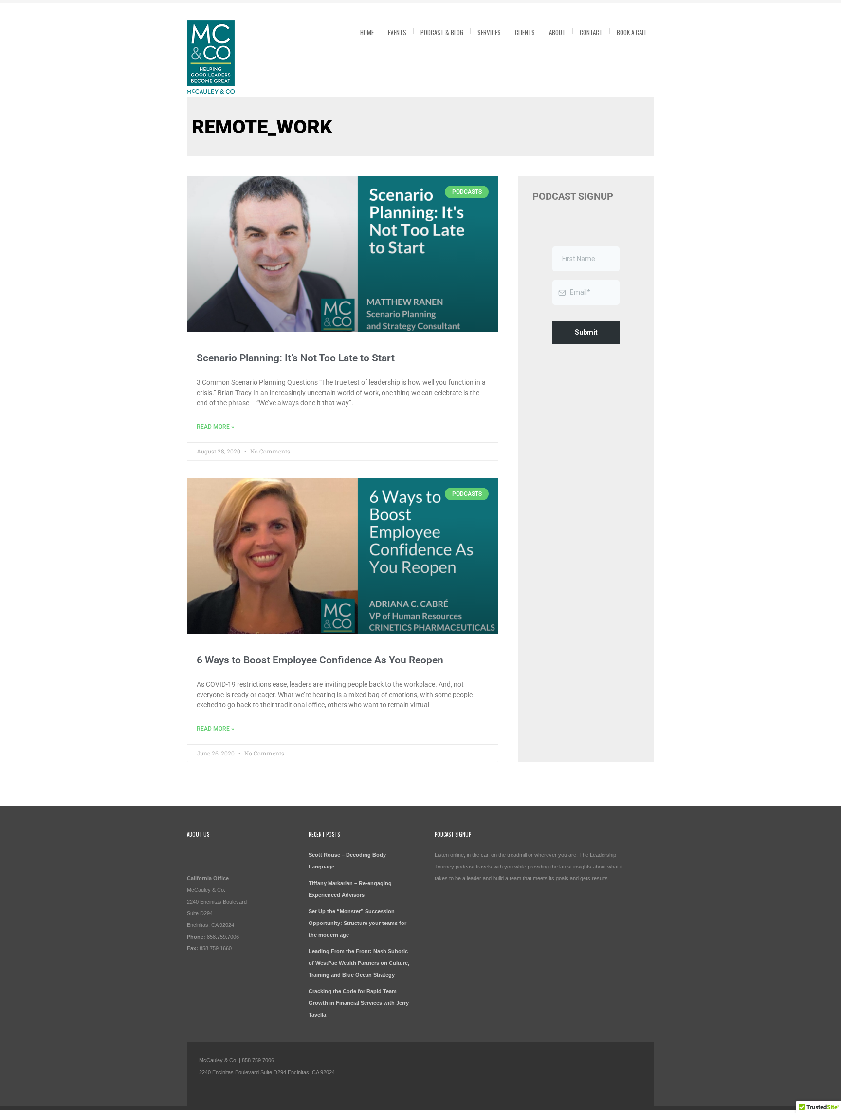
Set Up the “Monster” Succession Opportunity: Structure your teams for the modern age (357, 923)
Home (367, 32)
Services (489, 32)
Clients (525, 32)
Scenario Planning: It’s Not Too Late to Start (296, 358)
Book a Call (632, 32)
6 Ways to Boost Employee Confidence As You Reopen (320, 660)
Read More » (215, 426)
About (557, 32)
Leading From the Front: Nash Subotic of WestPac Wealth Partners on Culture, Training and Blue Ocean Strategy (359, 963)
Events (397, 32)
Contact (591, 32)
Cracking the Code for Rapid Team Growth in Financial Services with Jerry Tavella (359, 1003)
